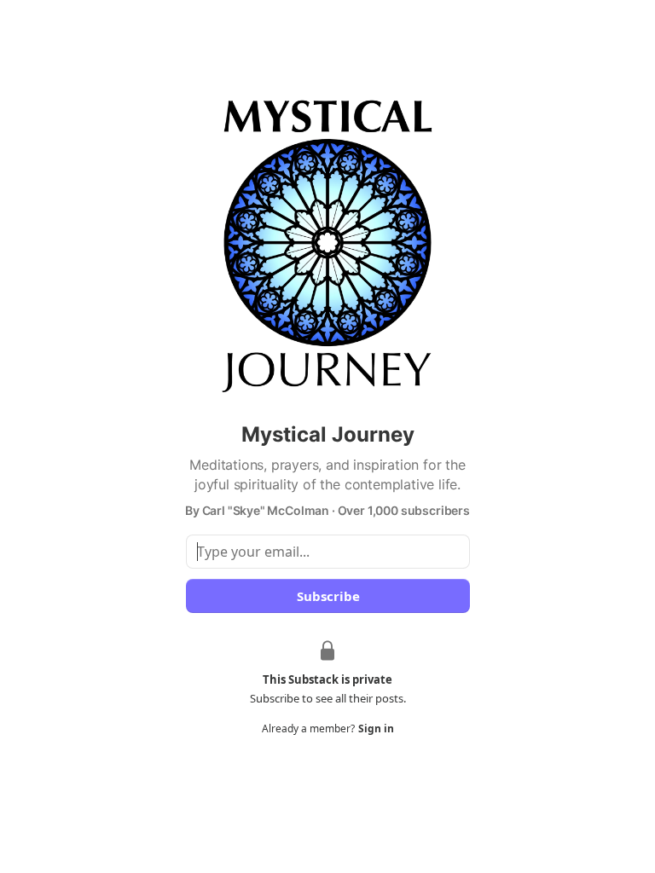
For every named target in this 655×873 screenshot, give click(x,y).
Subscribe (327, 595)
